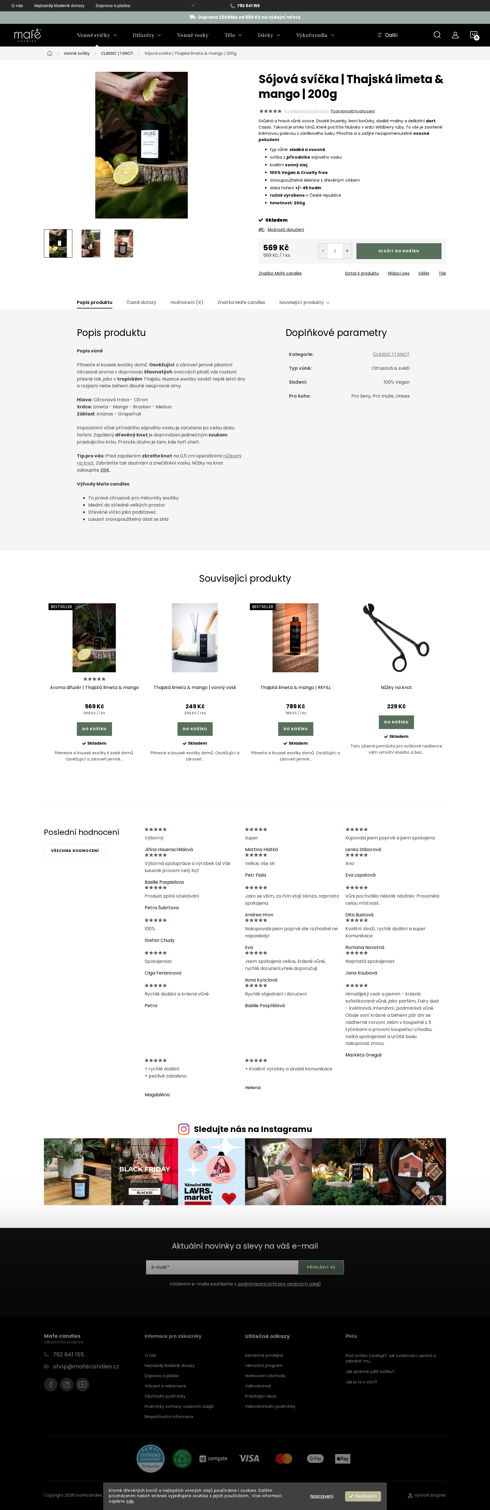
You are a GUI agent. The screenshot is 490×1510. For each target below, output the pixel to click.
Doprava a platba (113, 6)
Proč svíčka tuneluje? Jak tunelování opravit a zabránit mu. (391, 1358)
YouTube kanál (82, 1384)
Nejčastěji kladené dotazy (59, 6)
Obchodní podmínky (165, 1396)
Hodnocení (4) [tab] (186, 302)
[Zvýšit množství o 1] (347, 251)
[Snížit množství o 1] (323, 251)
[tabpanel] (94, 687)
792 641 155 (68, 1354)
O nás (17, 6)
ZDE (104, 470)
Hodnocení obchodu (265, 1375)
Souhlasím (366, 1496)
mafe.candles (66, 1384)
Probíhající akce (260, 1396)
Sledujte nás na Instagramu (253, 1129)
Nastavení (321, 1496)
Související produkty (301, 302)
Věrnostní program (263, 1365)
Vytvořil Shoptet (430, 1495)
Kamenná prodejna (264, 1355)
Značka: (280, 273)
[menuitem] (97, 35)
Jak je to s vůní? (361, 1382)
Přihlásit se (321, 1267)
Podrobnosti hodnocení (353, 111)
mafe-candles (51, 1384)
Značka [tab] (241, 302)
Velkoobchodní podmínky (270, 1406)
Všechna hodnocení (75, 850)
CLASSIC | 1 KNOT (391, 354)
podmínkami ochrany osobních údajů (279, 1284)
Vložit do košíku (399, 251)
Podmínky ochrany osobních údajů (179, 1406)
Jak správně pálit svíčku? (370, 1371)
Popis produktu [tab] (94, 302)
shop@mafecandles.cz (86, 1366)
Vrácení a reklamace (165, 1386)
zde (130, 1501)
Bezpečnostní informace (169, 1416)
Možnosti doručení (286, 229)
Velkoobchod (258, 1386)
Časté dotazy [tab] (141, 302)
